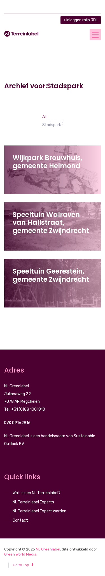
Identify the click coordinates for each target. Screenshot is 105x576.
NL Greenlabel (48, 549)
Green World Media (20, 554)
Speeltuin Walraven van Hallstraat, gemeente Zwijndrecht (51, 222)
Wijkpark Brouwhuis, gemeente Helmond (47, 161)
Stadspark (52, 124)
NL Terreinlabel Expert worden (39, 511)
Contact (20, 520)
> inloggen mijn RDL (81, 20)
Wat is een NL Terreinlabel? (36, 493)
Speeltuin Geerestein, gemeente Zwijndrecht (51, 275)
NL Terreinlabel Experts (33, 502)
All (44, 116)
